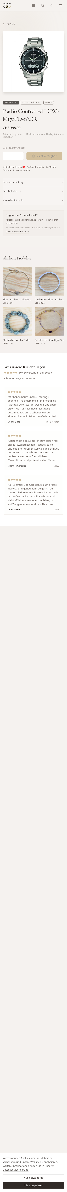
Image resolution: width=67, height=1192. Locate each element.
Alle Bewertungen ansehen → (19, 378)
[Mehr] (20, 156)
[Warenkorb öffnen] (60, 5)
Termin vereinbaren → (17, 231)
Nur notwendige (33, 1177)
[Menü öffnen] (33, 5)
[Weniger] (6, 156)
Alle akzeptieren (33, 1185)
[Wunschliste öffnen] (51, 5)
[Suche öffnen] (42, 5)
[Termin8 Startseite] (7, 5)
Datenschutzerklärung (16, 1169)
